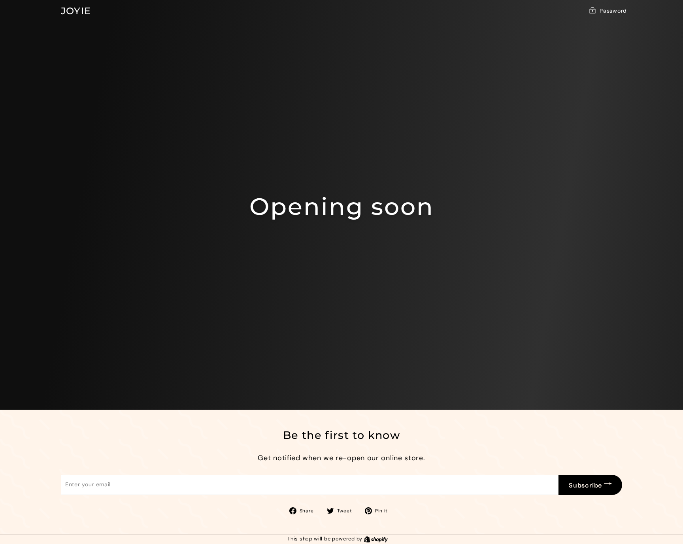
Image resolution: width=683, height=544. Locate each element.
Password (613, 10)
